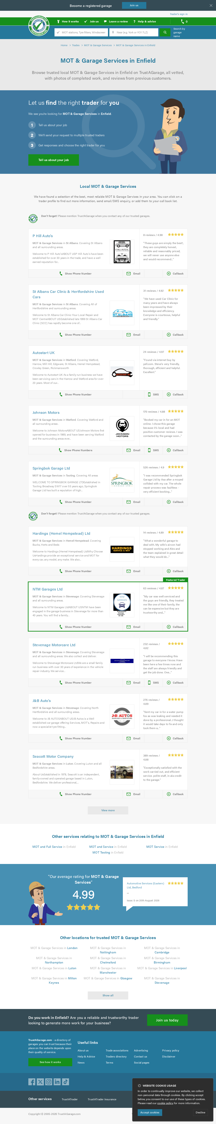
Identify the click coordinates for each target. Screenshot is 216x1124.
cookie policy (165, 1103)
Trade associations (117, 1050)
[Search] (165, 32)
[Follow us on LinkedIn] (57, 1081)
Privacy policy (170, 1050)
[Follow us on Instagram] (48, 1081)
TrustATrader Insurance (102, 1099)
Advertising (141, 1050)
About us (83, 1050)
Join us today (167, 1019)
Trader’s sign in (179, 14)
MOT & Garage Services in (54, 948)
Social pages (141, 1062)
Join (134, 5)
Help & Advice (86, 1056)
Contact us (140, 1056)
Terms (109, 1062)
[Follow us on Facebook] (31, 1081)
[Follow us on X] (40, 1081)
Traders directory (116, 1056)
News (81, 1062)
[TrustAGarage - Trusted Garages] (38, 20)
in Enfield (54, 846)
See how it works (50, 1062)
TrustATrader (70, 1099)
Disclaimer (168, 1056)
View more (108, 810)
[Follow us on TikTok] (65, 1081)
